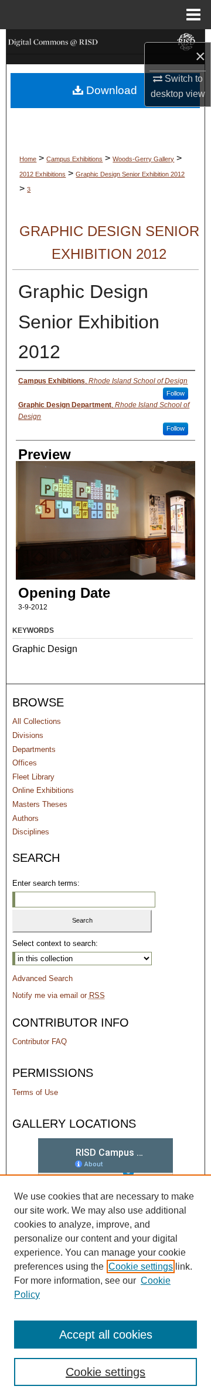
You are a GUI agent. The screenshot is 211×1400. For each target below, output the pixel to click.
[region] (105, 1287)
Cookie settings (140, 1266)
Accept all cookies (105, 1334)
